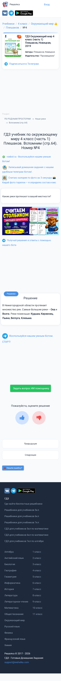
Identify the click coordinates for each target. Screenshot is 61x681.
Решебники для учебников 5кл (21, 510)
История (9, 589)
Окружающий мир (14, 620)
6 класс (37, 583)
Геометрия (10, 576)
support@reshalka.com (16, 662)
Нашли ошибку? (14, 468)
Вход (47, 4)
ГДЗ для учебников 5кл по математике (26, 528)
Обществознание (13, 614)
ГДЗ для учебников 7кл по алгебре (24, 541)
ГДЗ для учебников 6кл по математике (26, 534)
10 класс (37, 607)
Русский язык (12, 626)
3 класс (37, 564)
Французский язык (15, 639)
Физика (8, 632)
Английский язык (14, 558)
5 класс (37, 576)
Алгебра (9, 551)
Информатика (12, 583)
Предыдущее (30, 443)
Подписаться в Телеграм (24, 63)
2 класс (37, 558)
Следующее (30, 455)
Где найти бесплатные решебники (23, 503)
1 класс (37, 551)
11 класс (37, 614)
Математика (11, 607)
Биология (9, 564)
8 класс (37, 595)
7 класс (37, 589)
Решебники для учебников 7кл (21, 522)
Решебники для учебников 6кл (21, 516)
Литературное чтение (16, 601)
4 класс (37, 570)
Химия (8, 645)
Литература (10, 595)
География (10, 570)
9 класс (37, 601)
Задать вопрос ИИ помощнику (31, 388)
